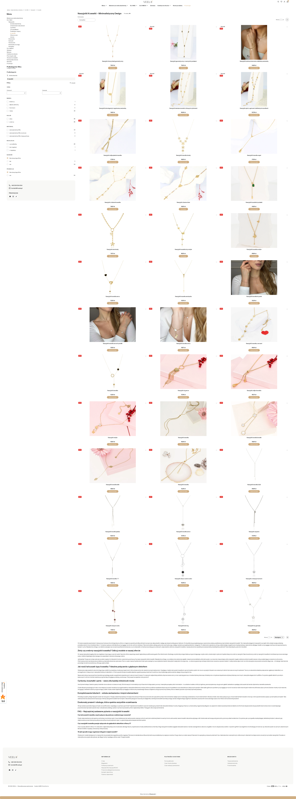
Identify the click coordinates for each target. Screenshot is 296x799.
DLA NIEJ (27, 10)
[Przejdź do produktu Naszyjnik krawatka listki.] (113, 465)
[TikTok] (16, 196)
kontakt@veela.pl (148, 797)
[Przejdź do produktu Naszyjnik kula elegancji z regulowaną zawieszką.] (113, 89)
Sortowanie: (81, 17)
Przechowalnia (231, 765)
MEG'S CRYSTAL (14, 104)
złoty (10, 119)
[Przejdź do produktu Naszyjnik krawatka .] (113, 371)
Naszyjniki (33, 10)
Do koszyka (112, 68)
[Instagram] (13, 196)
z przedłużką (13, 144)
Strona (277, 19)
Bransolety (12, 39)
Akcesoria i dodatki (12, 58)
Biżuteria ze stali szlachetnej (15, 18)
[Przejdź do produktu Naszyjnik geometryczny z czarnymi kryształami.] (183, 42)
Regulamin (104, 763)
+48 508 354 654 (163, 797)
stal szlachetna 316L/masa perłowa (19, 136)
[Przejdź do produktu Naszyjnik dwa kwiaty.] (113, 230)
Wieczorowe (14, 35)
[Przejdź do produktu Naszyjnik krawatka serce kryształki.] (113, 324)
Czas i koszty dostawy (170, 763)
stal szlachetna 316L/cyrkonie (17, 133)
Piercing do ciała (11, 56)
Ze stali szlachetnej (15, 24)
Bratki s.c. (12, 101)
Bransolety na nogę (14, 44)
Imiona (12, 37)
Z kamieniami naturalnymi (17, 25)
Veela (11, 111)
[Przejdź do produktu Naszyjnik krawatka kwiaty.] (183, 136)
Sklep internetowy (147, 794)
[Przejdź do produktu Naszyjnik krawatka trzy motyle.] (183, 230)
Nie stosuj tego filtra (15, 158)
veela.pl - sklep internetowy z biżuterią (15, 10)
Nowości (9, 61)
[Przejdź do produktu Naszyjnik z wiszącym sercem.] (254, 559)
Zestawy (9, 50)
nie (10, 164)
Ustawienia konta (232, 763)
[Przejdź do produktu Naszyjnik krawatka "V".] (113, 559)
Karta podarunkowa (12, 59)
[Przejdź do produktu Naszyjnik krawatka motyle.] (254, 230)
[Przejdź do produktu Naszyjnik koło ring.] (183, 606)
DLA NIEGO (10, 48)
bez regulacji (13, 147)
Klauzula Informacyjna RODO (109, 767)
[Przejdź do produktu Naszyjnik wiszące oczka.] (113, 606)
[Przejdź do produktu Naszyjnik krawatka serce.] (183, 512)
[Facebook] (10, 196)
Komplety (11, 46)
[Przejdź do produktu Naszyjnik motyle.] (113, 418)
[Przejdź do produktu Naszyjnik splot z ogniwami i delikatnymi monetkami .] (254, 89)
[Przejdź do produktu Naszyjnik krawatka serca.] (113, 277)
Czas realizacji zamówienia (171, 765)
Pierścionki (12, 42)
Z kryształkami (14, 29)
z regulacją (12, 150)
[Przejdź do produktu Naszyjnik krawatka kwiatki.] (254, 418)
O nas (103, 761)
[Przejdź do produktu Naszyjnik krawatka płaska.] (113, 512)
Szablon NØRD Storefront (41, 786)
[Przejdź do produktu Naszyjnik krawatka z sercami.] (254, 324)
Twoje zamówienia (232, 761)
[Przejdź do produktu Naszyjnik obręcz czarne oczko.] (183, 559)
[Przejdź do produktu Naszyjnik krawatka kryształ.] (254, 277)
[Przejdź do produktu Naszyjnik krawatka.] (183, 418)
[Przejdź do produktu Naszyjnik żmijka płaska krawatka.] (113, 136)
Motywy (9, 52)
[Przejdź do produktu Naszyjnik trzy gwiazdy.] (254, 606)
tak (10, 161)
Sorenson (12, 108)
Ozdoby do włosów (12, 54)
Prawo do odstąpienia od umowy (110, 770)
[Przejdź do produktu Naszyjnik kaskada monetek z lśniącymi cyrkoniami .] (183, 89)
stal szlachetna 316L (15, 130)
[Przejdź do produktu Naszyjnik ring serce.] (183, 371)
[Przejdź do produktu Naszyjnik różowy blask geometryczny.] (113, 42)
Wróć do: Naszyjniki (13, 75)
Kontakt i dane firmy (107, 772)
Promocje (9, 63)
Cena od (9, 90)
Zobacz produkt (254, 68)
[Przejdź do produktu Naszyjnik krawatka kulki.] (254, 465)
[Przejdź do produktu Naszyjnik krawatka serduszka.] (183, 277)
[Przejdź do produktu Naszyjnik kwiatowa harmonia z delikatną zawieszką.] (254, 42)
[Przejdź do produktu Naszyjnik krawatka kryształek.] (254, 183)
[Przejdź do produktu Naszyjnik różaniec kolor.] (183, 183)
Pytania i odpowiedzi (107, 774)
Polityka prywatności (107, 765)
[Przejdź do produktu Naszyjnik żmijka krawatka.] (254, 371)
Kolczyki (11, 41)
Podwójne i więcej (15, 31)
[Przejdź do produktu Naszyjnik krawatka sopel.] (254, 136)
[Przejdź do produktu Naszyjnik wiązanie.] (254, 512)
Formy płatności (169, 761)
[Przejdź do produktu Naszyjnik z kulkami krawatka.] (113, 183)
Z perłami (13, 27)
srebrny (11, 122)
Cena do (44, 90)
